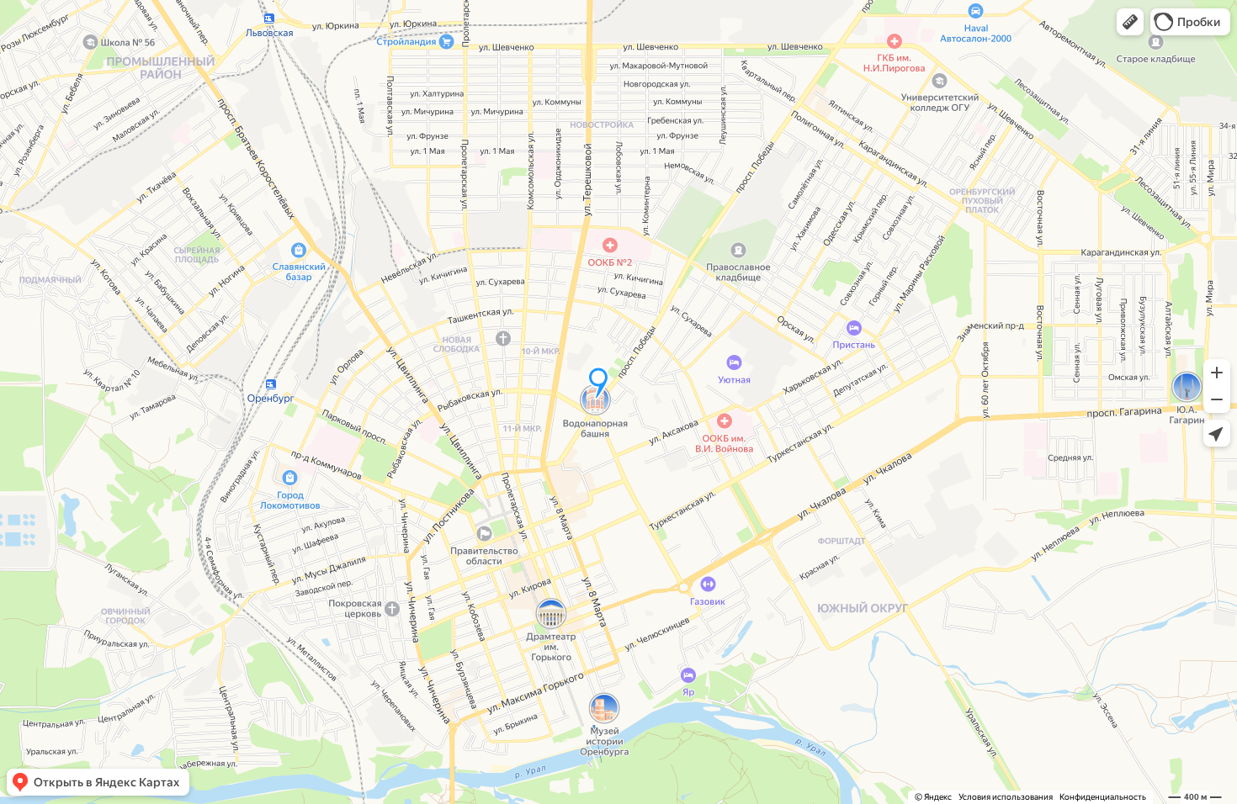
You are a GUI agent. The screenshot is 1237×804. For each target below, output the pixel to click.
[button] (1130, 21)
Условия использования (1005, 796)
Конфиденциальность (1102, 796)
